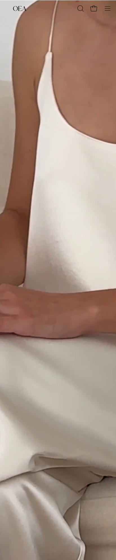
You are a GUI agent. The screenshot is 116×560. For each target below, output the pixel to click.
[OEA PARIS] (20, 8)
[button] (80, 8)
